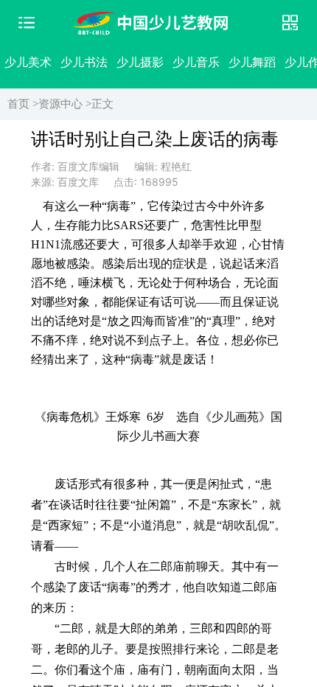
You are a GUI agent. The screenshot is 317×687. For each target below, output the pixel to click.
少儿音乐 (196, 62)
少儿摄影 (140, 62)
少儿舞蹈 (252, 62)
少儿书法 (84, 62)
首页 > (22, 104)
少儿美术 (28, 62)
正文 (102, 104)
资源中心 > (64, 104)
